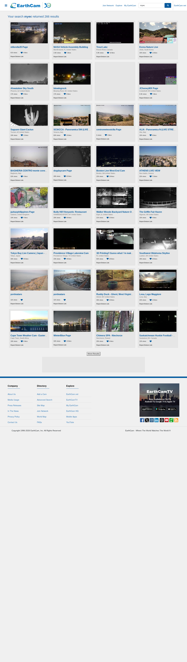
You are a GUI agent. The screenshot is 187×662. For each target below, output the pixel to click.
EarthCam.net (180, 5)
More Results (93, 354)
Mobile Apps (71, 416)
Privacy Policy (14, 416)
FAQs (39, 422)
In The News (13, 411)
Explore (119, 5)
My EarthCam (130, 5)
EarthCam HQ (72, 411)
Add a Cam (42, 394)
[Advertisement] (115, 81)
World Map (41, 416)
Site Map (41, 405)
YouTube (70, 422)
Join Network (108, 5)
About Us (12, 394)
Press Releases (14, 405)
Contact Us (12, 422)
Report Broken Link (17, 56)
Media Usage (13, 399)
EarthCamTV (71, 399)
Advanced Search (44, 399)
